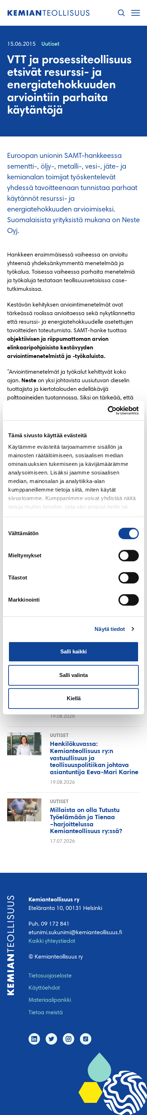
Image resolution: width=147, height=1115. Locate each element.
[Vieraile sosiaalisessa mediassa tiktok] (85, 1039)
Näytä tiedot (110, 629)
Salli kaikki (73, 651)
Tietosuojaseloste (50, 976)
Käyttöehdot (44, 988)
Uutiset (50, 44)
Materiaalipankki (50, 1000)
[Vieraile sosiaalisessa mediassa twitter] (51, 1039)
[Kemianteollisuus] (48, 13)
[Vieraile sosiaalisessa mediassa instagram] (68, 1039)
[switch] (128, 555)
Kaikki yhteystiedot (52, 941)
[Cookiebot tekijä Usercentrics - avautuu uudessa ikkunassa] (107, 410)
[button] (121, 13)
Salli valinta (73, 675)
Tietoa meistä (46, 1013)
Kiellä (74, 698)
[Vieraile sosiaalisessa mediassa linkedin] (34, 1039)
